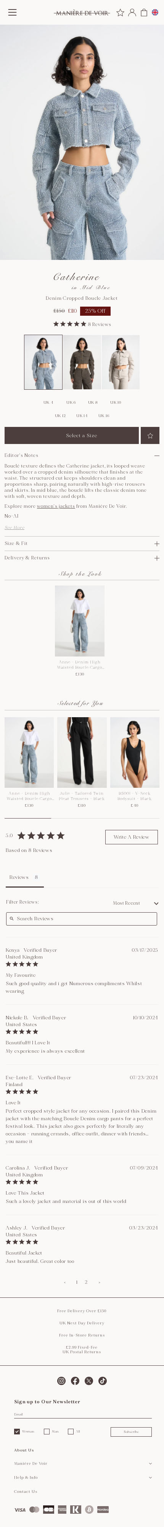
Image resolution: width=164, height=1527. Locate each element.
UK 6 (71, 402)
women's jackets (56, 506)
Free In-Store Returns (82, 1335)
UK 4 (48, 402)
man (55, 1431)
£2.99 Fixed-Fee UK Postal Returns (82, 1349)
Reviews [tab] (19, 877)
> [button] (99, 1282)
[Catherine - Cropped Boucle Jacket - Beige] (120, 362)
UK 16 (103, 416)
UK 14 (82, 416)
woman (28, 1431)
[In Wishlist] (150, 435)
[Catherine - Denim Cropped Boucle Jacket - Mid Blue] (43, 362)
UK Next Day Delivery (82, 1323)
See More (14, 527)
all (78, 1431)
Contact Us (25, 1491)
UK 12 (60, 416)
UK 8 (93, 402)
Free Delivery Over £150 (81, 1311)
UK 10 (115, 402)
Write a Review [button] (132, 837)
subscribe (131, 1432)
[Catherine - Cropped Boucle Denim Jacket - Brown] (82, 362)
